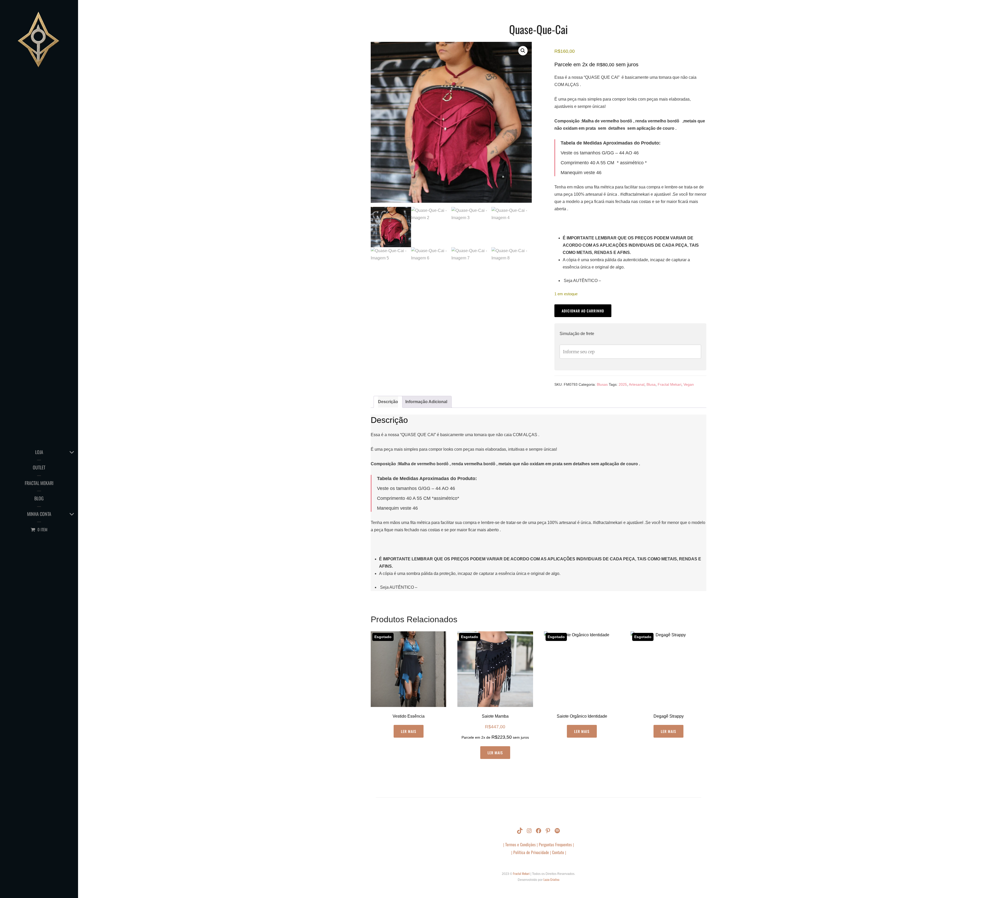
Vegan (688, 384)
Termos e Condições (521, 844)
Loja (39, 452)
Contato (558, 852)
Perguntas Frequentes (555, 844)
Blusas (602, 384)
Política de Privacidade (531, 852)
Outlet (39, 467)
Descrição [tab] (388, 401)
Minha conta (39, 513)
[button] (523, 50)
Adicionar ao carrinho (583, 310)
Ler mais (408, 731)
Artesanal (636, 384)
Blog (39, 498)
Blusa (651, 384)
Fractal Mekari (39, 483)
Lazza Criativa (551, 879)
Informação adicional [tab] (426, 401)
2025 (623, 384)
